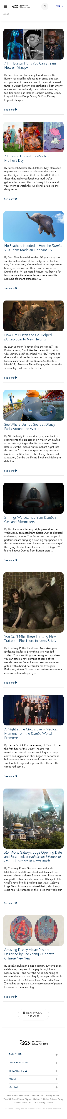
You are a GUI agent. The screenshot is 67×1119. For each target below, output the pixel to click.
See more (9, 109)
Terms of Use (37, 1095)
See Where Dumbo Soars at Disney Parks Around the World (29, 426)
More (13, 1079)
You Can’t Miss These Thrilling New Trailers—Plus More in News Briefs (30, 638)
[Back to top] (60, 1107)
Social (13, 1087)
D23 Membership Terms (18, 1095)
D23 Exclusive (18, 1062)
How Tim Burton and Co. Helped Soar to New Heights (28, 337)
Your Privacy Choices (43, 1102)
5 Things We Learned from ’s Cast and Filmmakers (30, 519)
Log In (58, 6)
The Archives (18, 1070)
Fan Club (15, 1054)
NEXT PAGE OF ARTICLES (35, 1014)
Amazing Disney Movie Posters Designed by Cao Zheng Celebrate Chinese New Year (29, 954)
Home (6, 14)
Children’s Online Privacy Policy (48, 1099)
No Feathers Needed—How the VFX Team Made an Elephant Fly (33, 248)
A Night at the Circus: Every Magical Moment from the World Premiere (31, 733)
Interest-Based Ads (22, 1102)
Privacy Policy (52, 1095)
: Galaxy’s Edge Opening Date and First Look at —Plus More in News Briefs (33, 856)
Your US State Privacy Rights (17, 1099)
